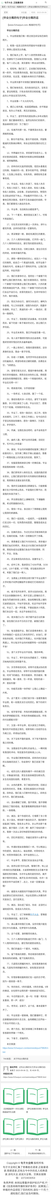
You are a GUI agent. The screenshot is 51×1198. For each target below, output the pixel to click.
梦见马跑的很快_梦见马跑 (36, 1139)
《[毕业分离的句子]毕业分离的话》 (33, 1067)
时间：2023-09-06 (39, 12)
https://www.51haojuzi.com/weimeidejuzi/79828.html (24, 1077)
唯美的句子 (21, 7)
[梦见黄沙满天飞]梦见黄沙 (13, 1139)
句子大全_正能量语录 (14, 2)
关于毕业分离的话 (21, 1059)
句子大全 (11, 7)
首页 (3, 7)
